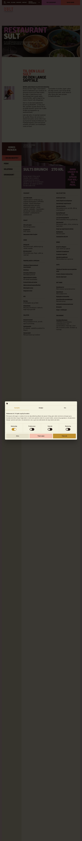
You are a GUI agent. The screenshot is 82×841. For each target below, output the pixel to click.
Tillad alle (64, 436)
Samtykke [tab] (17, 407)
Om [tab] (65, 407)
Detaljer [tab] (41, 407)
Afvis (17, 436)
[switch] (32, 429)
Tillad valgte (41, 436)
